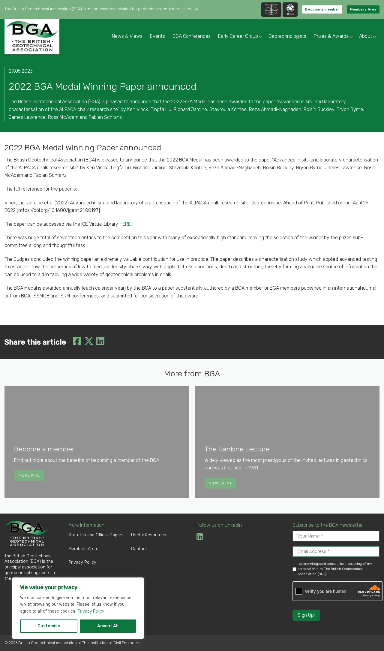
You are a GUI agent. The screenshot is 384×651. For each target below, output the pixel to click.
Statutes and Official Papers (96, 535)
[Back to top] (368, 635)
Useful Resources (148, 535)
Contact (139, 548)
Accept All (107, 625)
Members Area (363, 9)
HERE (125, 224)
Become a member (322, 9)
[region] (78, 608)
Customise (49, 625)
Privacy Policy (91, 611)
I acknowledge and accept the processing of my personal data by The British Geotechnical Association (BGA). (335, 569)
